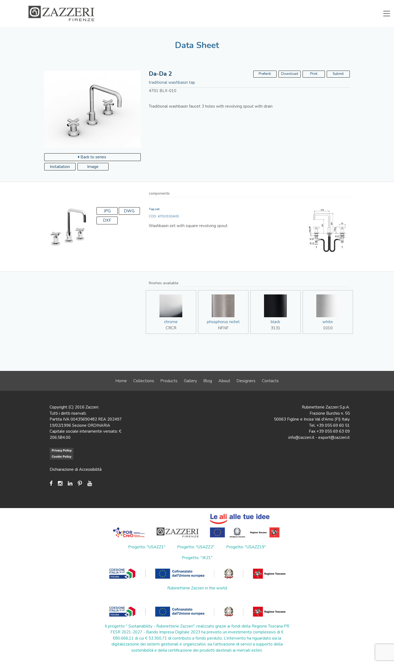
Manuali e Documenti (272, 4)
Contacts (270, 381)
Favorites (333, 4)
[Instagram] (60, 483)
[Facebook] (52, 483)
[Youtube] (90, 483)
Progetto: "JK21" (197, 557)
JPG (107, 211)
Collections (143, 381)
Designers (246, 381)
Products (169, 381)
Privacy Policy (62, 450)
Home (121, 381)
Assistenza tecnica (233, 4)
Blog (207, 381)
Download (289, 73)
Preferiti (265, 73)
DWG (129, 211)
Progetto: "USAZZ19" (246, 547)
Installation (60, 166)
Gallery (190, 381)
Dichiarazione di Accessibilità (76, 469)
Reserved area (307, 4)
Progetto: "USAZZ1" (146, 547)
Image (93, 166)
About (224, 381)
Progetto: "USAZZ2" (195, 547)
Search (354, 4)
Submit (338, 73)
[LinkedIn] (70, 483)
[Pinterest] (80, 483)
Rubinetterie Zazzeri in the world (197, 588)
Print (313, 73)
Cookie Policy (61, 456)
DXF (107, 220)
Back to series (93, 157)
